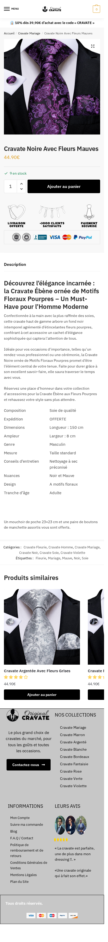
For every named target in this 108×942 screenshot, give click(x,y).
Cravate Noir (28, 552)
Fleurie (41, 558)
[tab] (52, 264)
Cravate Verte (71, 778)
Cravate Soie (49, 552)
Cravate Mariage (29, 33)
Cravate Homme (60, 547)
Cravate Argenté (73, 742)
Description (15, 264)
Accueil (9, 33)
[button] (16, 677)
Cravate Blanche (73, 749)
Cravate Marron (72, 734)
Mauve (67, 558)
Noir (77, 558)
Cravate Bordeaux (74, 756)
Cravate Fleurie (35, 547)
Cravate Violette (73, 552)
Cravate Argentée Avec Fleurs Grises (37, 670)
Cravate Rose (71, 771)
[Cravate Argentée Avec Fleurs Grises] (42, 627)
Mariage (54, 558)
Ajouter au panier (63, 186)
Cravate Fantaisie (74, 764)
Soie (85, 558)
